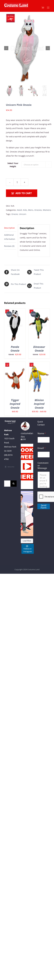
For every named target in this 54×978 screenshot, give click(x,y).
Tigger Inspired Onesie (15, 403)
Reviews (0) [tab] (9, 246)
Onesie (14, 214)
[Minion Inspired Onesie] (39, 363)
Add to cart (24, 193)
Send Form (44, 506)
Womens (47, 210)
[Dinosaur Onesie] (39, 310)
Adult (19, 210)
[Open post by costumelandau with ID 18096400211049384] (27, 466)
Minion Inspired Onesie (39, 403)
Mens (30, 210)
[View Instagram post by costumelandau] (30, 485)
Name (42, 433)
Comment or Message (43, 465)
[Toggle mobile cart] (42, 7)
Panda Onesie (15, 348)
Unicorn (22, 214)
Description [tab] (9, 228)
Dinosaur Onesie (39, 348)
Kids (25, 210)
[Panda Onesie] (14, 310)
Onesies (38, 210)
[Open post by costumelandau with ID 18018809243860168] (27, 513)
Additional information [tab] (9, 237)
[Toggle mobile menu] (48, 7)
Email (42, 448)
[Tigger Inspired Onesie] (14, 363)
